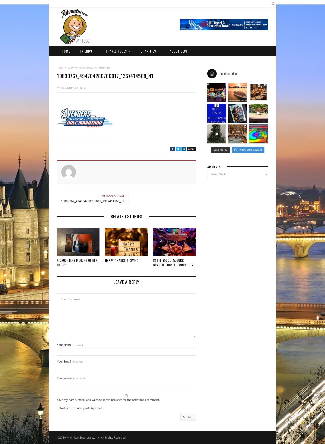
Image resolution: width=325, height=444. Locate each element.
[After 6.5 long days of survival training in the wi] (216, 113)
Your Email (70, 361)
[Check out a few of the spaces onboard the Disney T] (258, 113)
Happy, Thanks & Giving (122, 260)
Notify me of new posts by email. (81, 408)
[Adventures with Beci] (75, 27)
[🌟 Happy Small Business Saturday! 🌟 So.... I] (237, 92)
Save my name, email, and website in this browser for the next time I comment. (108, 399)
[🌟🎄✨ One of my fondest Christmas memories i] (216, 92)
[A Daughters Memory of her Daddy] (78, 242)
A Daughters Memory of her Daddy (77, 262)
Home (66, 51)
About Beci (178, 51)
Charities (148, 51)
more (191, 149)
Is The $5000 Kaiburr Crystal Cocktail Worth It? (173, 262)
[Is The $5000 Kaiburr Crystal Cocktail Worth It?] (174, 242)
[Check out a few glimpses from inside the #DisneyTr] (237, 133)
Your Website (71, 378)
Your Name (70, 344)
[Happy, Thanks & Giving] (126, 242)
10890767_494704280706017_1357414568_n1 (92, 201)
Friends (86, 51)
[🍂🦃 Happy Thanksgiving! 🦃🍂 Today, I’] (258, 92)
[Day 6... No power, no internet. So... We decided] (237, 113)
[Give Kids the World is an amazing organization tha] (216, 133)
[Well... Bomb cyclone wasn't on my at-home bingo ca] (258, 133)
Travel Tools (116, 51)
